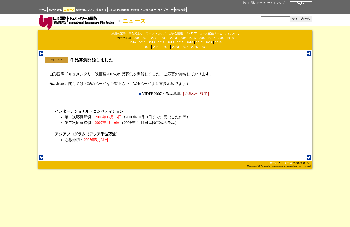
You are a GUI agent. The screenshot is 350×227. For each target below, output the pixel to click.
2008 (221, 38)
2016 (189, 42)
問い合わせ (258, 3)
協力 (246, 3)
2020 (147, 47)
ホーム (43, 9)
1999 (135, 38)
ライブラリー (166, 9)
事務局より (136, 33)
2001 (154, 38)
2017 (199, 42)
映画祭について (85, 9)
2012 (151, 42)
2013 (161, 42)
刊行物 (135, 9)
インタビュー (148, 9)
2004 (183, 38)
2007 (211, 38)
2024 (185, 47)
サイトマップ (276, 3)
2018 (208, 42)
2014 (170, 42)
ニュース (69, 9)
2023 (175, 47)
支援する (101, 9)
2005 (192, 38)
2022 (166, 47)
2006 (202, 38)
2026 (204, 47)
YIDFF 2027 (55, 9)
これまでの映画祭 (118, 9)
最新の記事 (118, 33)
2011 (142, 42)
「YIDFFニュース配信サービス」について (213, 33)
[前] (41, 54)
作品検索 (180, 9)
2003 (173, 38)
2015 (180, 42)
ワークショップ (156, 33)
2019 (218, 42)
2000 (145, 38)
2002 (164, 38)
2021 (156, 47)
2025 (194, 47)
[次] (309, 54)
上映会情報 (176, 33)
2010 (132, 42)
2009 (230, 38)
